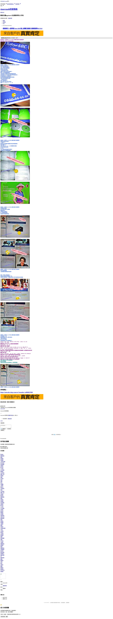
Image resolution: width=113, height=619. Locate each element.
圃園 (1, 566)
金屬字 (1, 526)
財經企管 (10, 418)
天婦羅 (1, 484)
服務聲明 (67, 602)
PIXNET (47, 602)
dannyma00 (2, 408)
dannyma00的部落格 (8, 9)
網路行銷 (2, 555)
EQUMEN (2, 570)
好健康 (1, 514)
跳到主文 (2, 12)
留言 (12, 415)
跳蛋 (1, 546)
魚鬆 (1, 480)
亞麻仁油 (2, 516)
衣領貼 (1, 494)
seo (1, 556)
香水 (1, 563)
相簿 (4, 20)
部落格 (4, 22)
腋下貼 (1, 467)
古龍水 (1, 564)
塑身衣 (1, 567)
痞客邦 (9, 415)
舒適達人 (2, 553)
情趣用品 (2, 543)
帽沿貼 (1, 454)
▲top (1, 420)
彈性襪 (1, 535)
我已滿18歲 (3, 616)
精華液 (1, 560)
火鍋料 (1, 485)
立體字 (1, 523)
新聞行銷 (2, 557)
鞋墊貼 (1, 471)
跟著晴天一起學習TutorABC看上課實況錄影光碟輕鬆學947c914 (22, 28)
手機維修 (2, 549)
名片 (4, 23)
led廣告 (1, 531)
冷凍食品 (2, 488)
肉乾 (1, 481)
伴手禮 (1, 478)
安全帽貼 (2, 464)
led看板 (1, 533)
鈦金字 (1, 532)
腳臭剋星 (2, 455)
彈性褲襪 (2, 538)
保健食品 (2, 515)
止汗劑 (1, 468)
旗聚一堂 (2, 474)
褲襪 (1, 536)
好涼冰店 (2, 462)
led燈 (1, 529)
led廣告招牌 (2, 528)
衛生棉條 (2, 552)
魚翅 (1, 489)
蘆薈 (1, 559)
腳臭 (1, 457)
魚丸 (1, 482)
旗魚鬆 (1, 475)
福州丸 (1, 487)
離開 (7, 616)
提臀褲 (1, 571)
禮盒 (1, 477)
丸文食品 (2, 472)
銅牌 (1, 525)
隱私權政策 (63, 602)
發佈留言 (2, 430)
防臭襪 (1, 460)
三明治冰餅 (2, 461)
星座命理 (10, 18)
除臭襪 (1, 458)
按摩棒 (1, 545)
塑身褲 (1, 569)
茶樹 (1, 561)
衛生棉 (1, 550)
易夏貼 (1, 465)
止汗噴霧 (2, 470)
